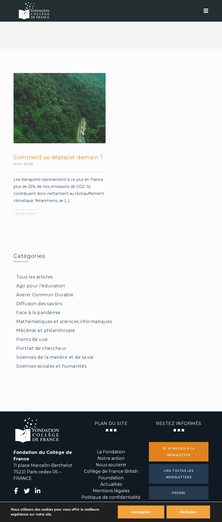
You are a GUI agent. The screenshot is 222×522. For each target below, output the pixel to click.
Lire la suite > (26, 214)
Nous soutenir (111, 464)
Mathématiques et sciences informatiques (64, 321)
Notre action (111, 458)
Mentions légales (111, 490)
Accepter (141, 512)
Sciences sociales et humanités (51, 366)
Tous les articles (34, 277)
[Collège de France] (111, 11)
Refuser (188, 512)
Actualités (111, 484)
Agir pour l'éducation (40, 285)
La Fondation (111, 451)
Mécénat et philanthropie (45, 330)
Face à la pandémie (38, 312)
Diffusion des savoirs (39, 303)
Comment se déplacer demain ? (58, 157)
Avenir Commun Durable (45, 294)
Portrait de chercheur (41, 348)
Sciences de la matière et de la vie (55, 357)
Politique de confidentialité (111, 497)
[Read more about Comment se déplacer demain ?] (59, 108)
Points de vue (32, 339)
